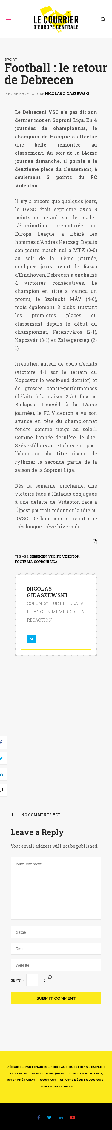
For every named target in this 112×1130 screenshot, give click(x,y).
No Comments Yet (40, 814)
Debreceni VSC (42, 556)
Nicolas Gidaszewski (67, 93)
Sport (10, 59)
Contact (48, 1079)
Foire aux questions (69, 1066)
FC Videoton (68, 556)
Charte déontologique (81, 1079)
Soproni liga (45, 561)
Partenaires (35, 1066)
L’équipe (14, 1066)
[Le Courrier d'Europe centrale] (56, 19)
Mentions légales (57, 1086)
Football (24, 561)
